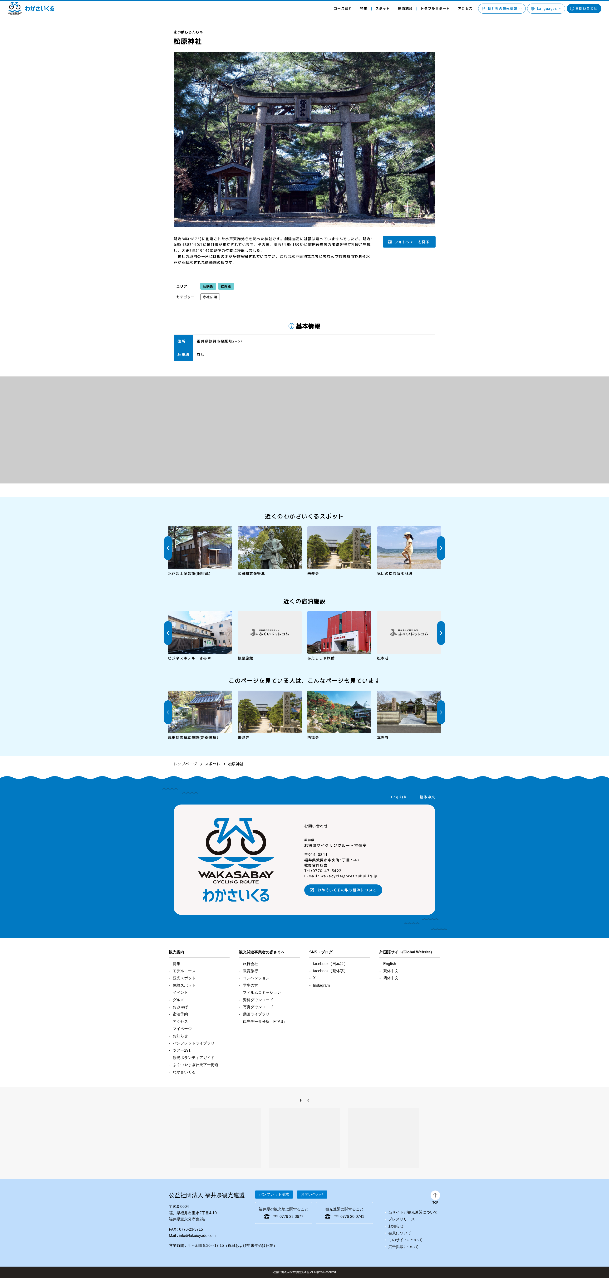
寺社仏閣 (210, 297)
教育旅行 (250, 971)
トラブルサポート (435, 8)
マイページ (182, 1029)
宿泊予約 (180, 1014)
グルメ (178, 1000)
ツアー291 (182, 1050)
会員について (399, 1233)
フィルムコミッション (262, 992)
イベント (180, 992)
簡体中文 (390, 978)
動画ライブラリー (258, 1014)
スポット (213, 763)
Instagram (321, 985)
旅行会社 (250, 964)
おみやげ (180, 1007)
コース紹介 (343, 8)
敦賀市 (225, 286)
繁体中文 (427, 797)
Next (441, 548)
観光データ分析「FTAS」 (265, 1021)
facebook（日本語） (330, 964)
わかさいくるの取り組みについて (347, 890)
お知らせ (180, 1036)
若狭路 (208, 286)
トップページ (185, 763)
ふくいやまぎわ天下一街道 (195, 1065)
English (399, 797)
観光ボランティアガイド (194, 1058)
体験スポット (184, 985)
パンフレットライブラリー (195, 1043)
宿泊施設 (405, 8)
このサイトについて (405, 1240)
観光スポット (184, 978)
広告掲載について (403, 1247)
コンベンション (256, 978)
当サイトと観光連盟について (413, 1212)
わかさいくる (31, 8)
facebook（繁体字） (330, 971)
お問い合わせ (586, 8)
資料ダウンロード (258, 1000)
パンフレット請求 (274, 1194)
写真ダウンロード (258, 1007)
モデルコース (184, 971)
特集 (363, 8)
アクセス (465, 8)
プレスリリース (401, 1219)
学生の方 (250, 985)
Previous (168, 548)
